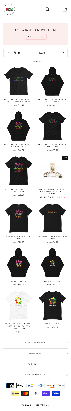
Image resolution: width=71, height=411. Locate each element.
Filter (16, 52)
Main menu (35, 353)
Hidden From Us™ (35, 343)
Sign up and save (35, 375)
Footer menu (35, 364)
